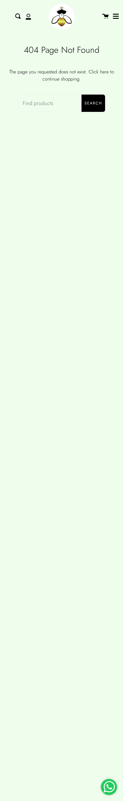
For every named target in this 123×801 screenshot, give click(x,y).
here (104, 71)
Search (93, 103)
